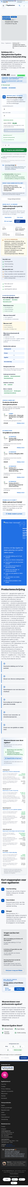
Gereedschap (4, 1119)
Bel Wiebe (19, 989)
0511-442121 (9, 1144)
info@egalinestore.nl (10, 1146)
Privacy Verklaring (5, 1088)
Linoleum (3, 1114)
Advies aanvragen (8, 989)
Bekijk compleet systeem (14, 514)
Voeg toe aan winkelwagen (14, 150)
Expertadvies (8, 217)
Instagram (3, 1129)
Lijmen (2, 1112)
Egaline (3, 1105)
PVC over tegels (8, 221)
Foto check (20, 217)
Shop (2, 43)
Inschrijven (24, 1057)
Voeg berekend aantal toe (14, 130)
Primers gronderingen (6, 1107)
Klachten (3, 1096)
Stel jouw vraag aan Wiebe (14, 970)
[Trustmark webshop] (14, 1074)
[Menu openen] (3, 5)
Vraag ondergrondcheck (14, 199)
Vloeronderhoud (5, 1117)
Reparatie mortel (5, 1110)
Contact (3, 1126)
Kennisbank (4, 1098)
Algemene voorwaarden (7, 1091)
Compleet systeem (17, 221)
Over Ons (3, 1084)
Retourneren (4, 1093)
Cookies (3, 1086)
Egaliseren (8, 43)
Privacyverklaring (14, 1173)
